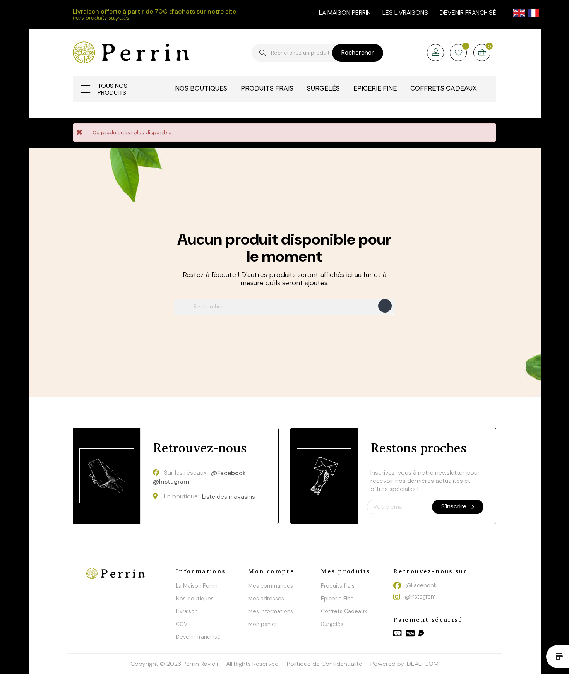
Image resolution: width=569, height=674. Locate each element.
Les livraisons (405, 13)
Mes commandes (270, 585)
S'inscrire (454, 506)
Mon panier (262, 624)
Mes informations (270, 611)
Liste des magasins (228, 497)
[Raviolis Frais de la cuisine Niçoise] (131, 52)
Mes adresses (266, 598)
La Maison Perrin (197, 585)
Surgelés (332, 624)
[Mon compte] (435, 53)
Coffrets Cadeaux (344, 611)
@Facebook (228, 473)
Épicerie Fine (337, 598)
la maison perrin (345, 13)
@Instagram (171, 482)
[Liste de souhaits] (458, 54)
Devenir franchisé (468, 13)
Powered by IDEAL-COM (404, 664)
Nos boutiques (195, 598)
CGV (182, 624)
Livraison (187, 611)
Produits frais (338, 585)
